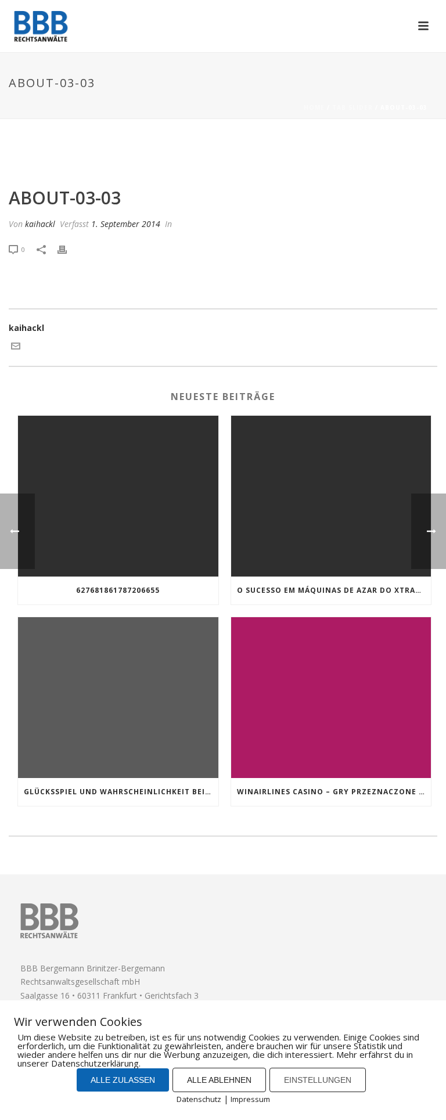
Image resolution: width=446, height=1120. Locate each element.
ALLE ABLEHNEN (219, 1080)
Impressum (250, 1099)
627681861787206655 (118, 590)
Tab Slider (352, 107)
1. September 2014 (125, 223)
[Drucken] (67, 248)
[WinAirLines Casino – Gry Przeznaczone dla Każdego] (331, 697)
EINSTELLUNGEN (317, 1080)
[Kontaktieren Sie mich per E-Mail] (15, 347)
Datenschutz (199, 1099)
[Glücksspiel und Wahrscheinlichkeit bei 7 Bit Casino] (118, 697)
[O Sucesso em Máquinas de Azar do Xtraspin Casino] (331, 496)
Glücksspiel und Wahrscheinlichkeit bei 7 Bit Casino (121, 792)
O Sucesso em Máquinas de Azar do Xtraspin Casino (334, 590)
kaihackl (40, 223)
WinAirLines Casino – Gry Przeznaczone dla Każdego (334, 792)
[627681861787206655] (118, 496)
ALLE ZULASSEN (123, 1080)
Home (314, 107)
